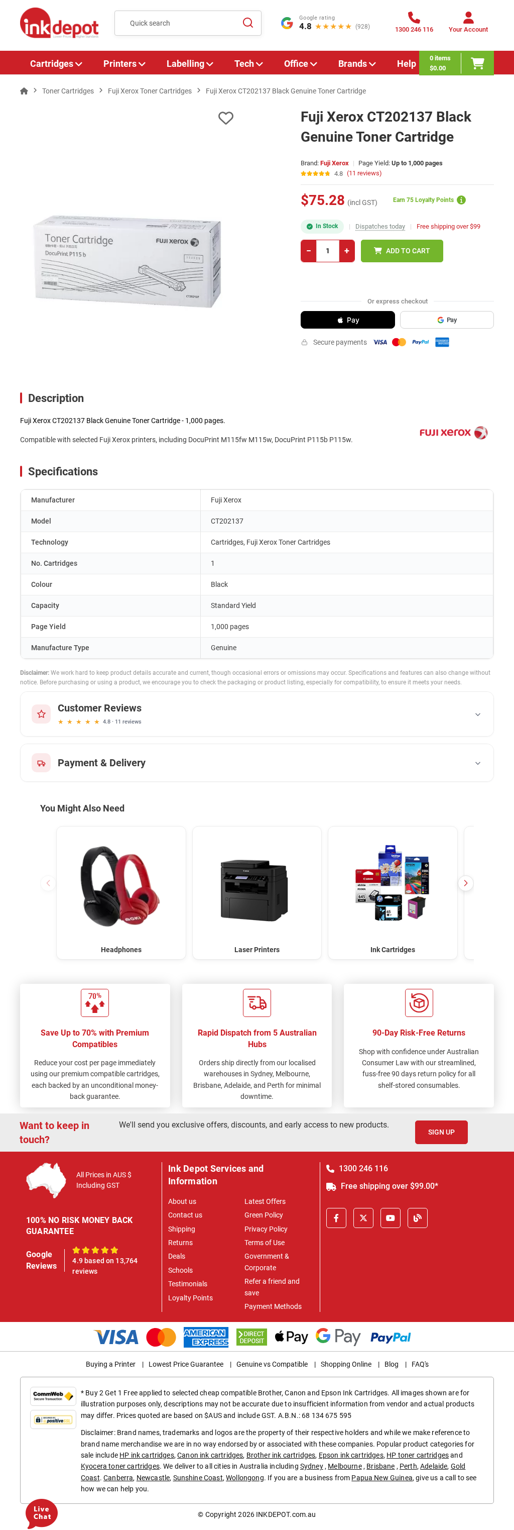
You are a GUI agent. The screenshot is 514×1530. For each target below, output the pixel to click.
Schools (180, 1270)
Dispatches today (380, 226)
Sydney (311, 1466)
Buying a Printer (111, 1364)
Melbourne (344, 1466)
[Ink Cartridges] (392, 886)
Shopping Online (346, 1364)
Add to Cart (408, 251)
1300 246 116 (362, 1168)
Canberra (118, 1478)
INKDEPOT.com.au (286, 1514)
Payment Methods (273, 1306)
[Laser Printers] (257, 886)
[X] (363, 1218)
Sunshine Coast (198, 1478)
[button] (466, 883)
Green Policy (263, 1215)
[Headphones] (121, 886)
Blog (391, 1364)
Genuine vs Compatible (272, 1364)
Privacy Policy (266, 1229)
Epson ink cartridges (351, 1455)
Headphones (121, 950)
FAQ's (420, 1364)
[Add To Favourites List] (126, 118)
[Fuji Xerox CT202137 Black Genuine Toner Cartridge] (126, 261)
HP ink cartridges (146, 1455)
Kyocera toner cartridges (120, 1466)
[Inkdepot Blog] (417, 1218)
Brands (352, 63)
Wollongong (245, 1478)
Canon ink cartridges (210, 1455)
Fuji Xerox (334, 163)
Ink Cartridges (392, 950)
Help (406, 63)
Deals (176, 1256)
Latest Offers (265, 1201)
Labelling (185, 63)
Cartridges (51, 63)
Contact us (185, 1215)
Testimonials (187, 1284)
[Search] (248, 23)
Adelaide (433, 1466)
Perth (408, 1466)
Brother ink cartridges (281, 1455)
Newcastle (153, 1478)
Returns (180, 1243)
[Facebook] (336, 1218)
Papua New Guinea (382, 1478)
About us (182, 1201)
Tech (244, 63)
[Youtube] (390, 1218)
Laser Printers (257, 950)
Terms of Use (264, 1243)
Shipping (181, 1229)
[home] (24, 91)
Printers (120, 63)
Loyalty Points (190, 1298)
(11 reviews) (364, 173)
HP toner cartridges (418, 1455)
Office (296, 63)
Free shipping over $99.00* (388, 1186)
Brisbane (380, 1466)
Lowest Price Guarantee (186, 1364)
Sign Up (441, 1132)
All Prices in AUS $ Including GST (104, 1180)
